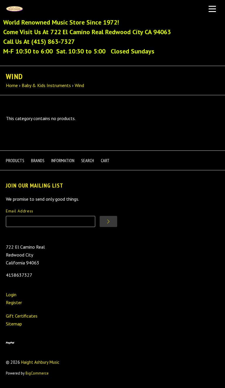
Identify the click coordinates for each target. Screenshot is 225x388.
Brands (38, 160)
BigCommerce (37, 373)
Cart (105, 160)
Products (15, 160)
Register (14, 302)
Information (62, 160)
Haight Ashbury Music (40, 362)
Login (11, 294)
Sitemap (14, 324)
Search (87, 160)
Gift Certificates (22, 316)
